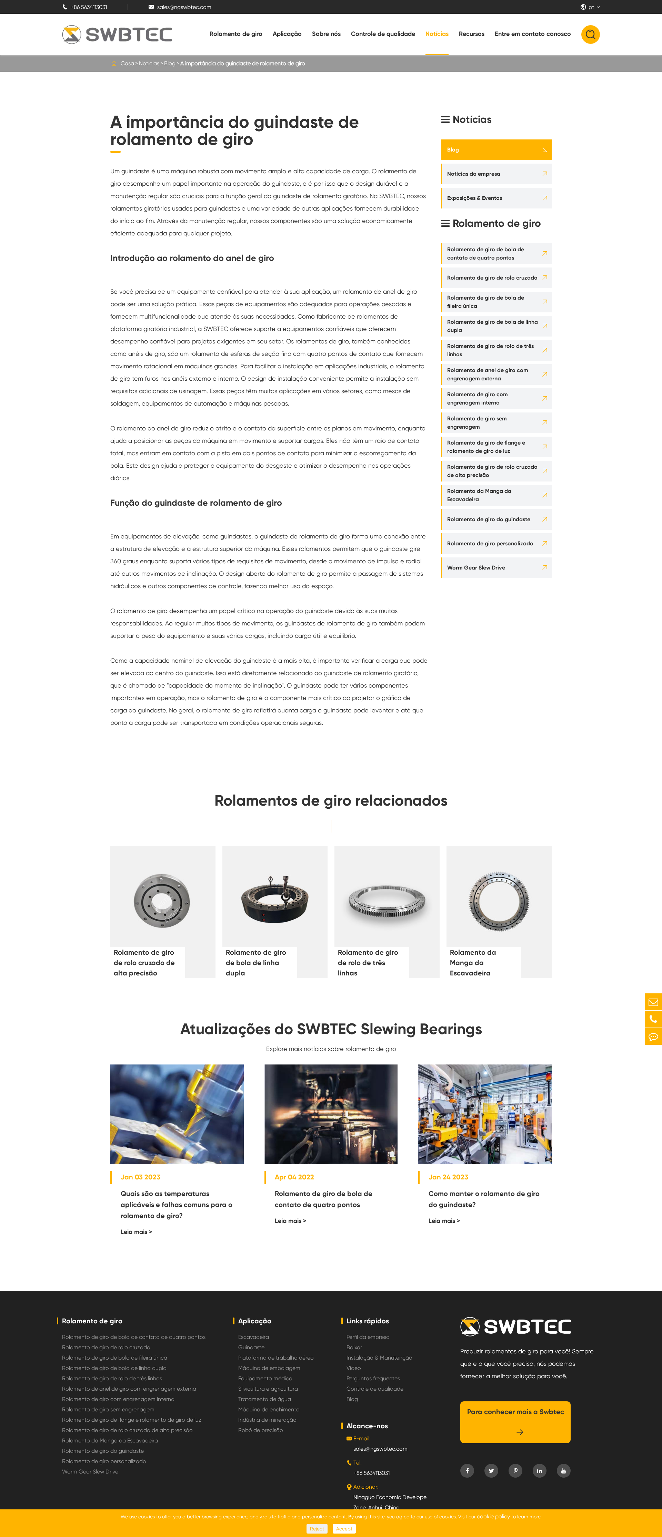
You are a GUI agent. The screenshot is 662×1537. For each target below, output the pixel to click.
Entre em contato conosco (533, 34)
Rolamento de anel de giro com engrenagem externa (487, 374)
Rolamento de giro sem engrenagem (477, 422)
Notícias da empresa (473, 174)
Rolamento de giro (236, 34)
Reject (317, 1528)
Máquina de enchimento (269, 1409)
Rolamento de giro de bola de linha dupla (492, 326)
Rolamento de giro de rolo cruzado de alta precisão (492, 471)
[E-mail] (653, 1001)
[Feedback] (653, 1036)
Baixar (354, 1347)
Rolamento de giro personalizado (490, 543)
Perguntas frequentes (373, 1378)
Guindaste (251, 1347)
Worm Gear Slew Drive (476, 567)
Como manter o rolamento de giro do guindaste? (484, 1199)
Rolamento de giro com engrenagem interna (477, 398)
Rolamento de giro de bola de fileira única (485, 301)
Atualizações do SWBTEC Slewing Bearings (331, 1029)
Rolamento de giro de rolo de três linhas (490, 350)
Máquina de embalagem (269, 1368)
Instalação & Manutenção (379, 1357)
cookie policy (493, 1516)
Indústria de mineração (267, 1420)
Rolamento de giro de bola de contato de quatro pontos (485, 253)
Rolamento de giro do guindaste (488, 519)
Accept (344, 1528)
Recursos (471, 34)
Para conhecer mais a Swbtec (515, 1422)
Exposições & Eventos (474, 198)
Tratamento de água (264, 1399)
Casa (127, 63)
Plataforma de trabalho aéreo (276, 1357)
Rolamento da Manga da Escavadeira (479, 495)
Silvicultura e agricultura (268, 1388)
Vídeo (354, 1368)
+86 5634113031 (84, 7)
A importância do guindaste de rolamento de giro (242, 63)
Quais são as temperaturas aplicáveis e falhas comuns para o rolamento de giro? (176, 1204)
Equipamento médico (265, 1378)
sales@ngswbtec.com (180, 7)
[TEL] (653, 1019)
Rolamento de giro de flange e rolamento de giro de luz (486, 446)
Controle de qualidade (383, 34)
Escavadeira (253, 1337)
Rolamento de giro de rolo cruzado (492, 277)
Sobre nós (326, 34)
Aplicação (287, 34)
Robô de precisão (260, 1430)
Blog (169, 63)
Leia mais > (136, 1232)
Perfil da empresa (368, 1337)
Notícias (437, 34)
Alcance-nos (367, 1426)
